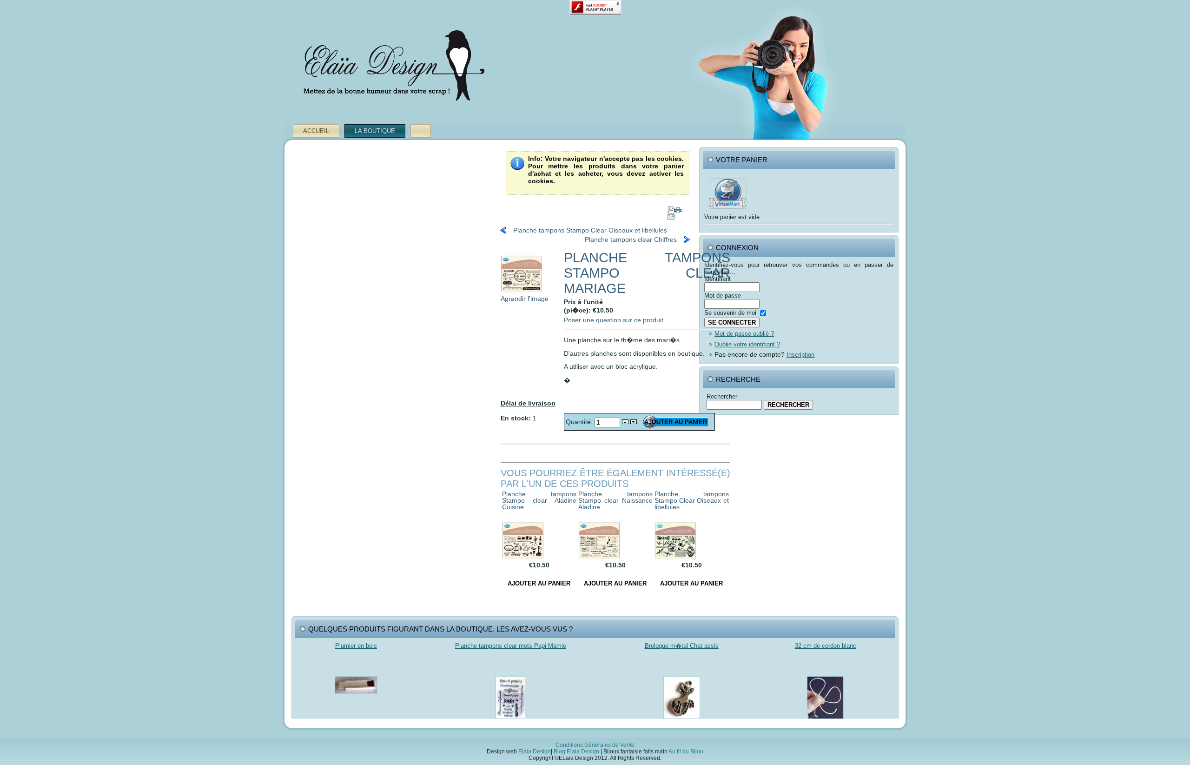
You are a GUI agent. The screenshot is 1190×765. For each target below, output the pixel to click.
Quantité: (580, 422)
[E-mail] (670, 215)
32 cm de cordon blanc (825, 645)
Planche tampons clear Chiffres (631, 239)
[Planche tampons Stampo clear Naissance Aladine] (599, 559)
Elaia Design (534, 751)
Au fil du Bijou (685, 751)
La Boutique (375, 130)
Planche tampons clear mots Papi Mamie (510, 645)
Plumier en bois (356, 645)
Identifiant (717, 278)
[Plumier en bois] (356, 696)
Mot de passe (722, 295)
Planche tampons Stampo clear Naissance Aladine (615, 500)
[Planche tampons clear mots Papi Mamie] (510, 721)
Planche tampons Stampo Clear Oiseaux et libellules (590, 230)
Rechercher (722, 396)
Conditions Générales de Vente (595, 745)
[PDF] (670, 207)
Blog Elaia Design (576, 751)
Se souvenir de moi (730, 312)
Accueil (316, 130)
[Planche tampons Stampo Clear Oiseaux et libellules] (675, 559)
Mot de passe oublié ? (744, 333)
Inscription (800, 354)
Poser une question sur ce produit (613, 320)
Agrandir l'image (525, 298)
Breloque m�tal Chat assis (682, 645)
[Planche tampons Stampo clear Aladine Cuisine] (523, 559)
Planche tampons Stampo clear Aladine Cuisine (539, 500)
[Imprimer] (677, 207)
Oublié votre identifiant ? (747, 344)
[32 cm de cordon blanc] (825, 721)
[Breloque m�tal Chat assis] (682, 721)
